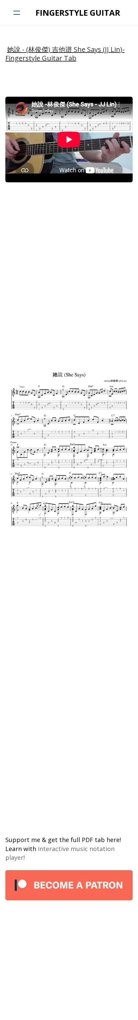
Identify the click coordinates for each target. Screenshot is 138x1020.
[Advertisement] (69, 258)
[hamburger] (16, 12)
